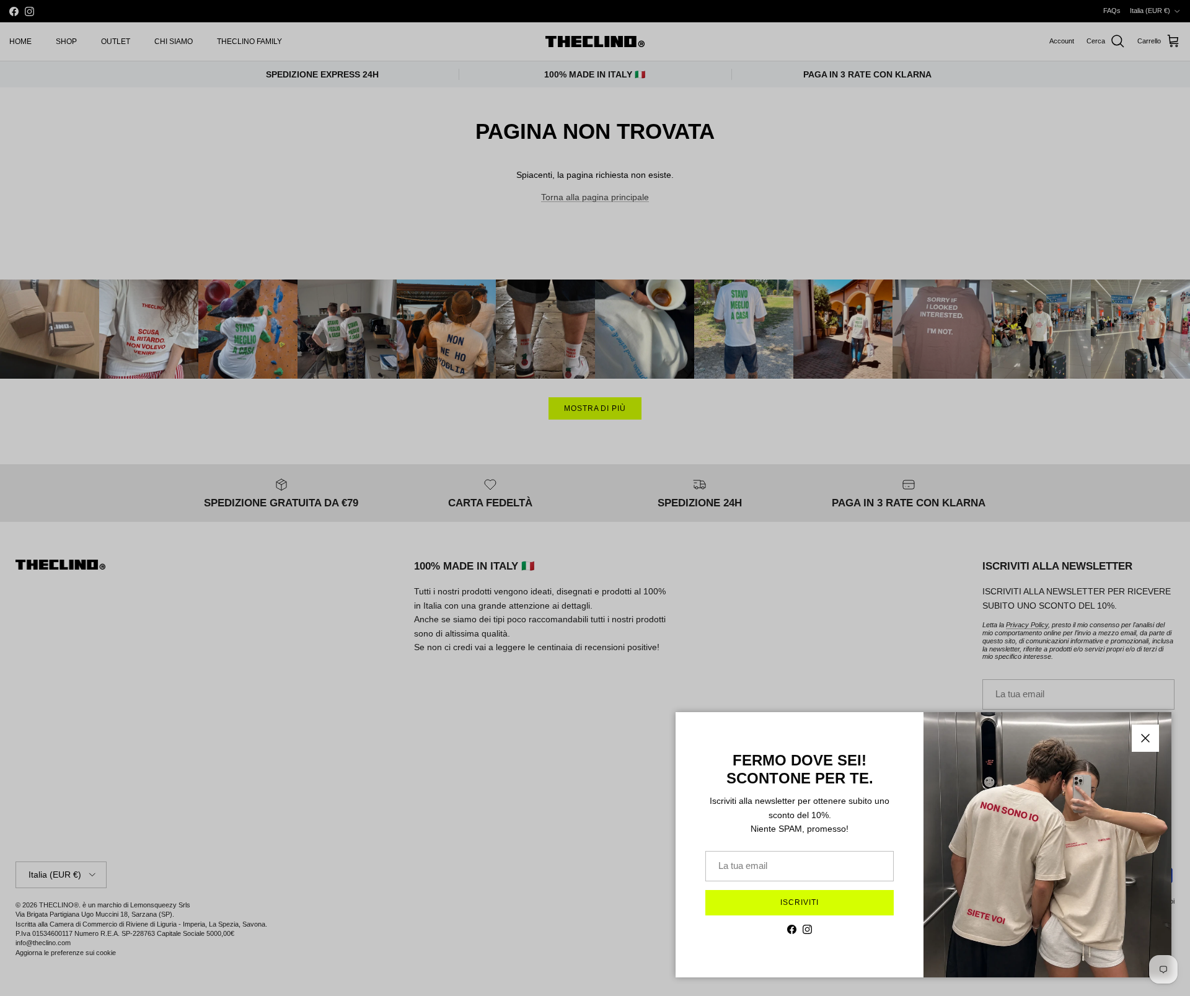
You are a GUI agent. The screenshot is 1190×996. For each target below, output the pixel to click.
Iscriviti (799, 902)
